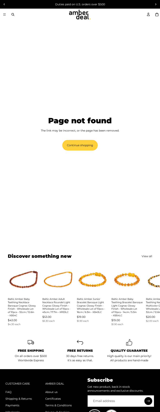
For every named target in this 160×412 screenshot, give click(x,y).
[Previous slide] (4, 4)
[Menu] (4, 14)
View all (147, 256)
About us (51, 392)
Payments (12, 405)
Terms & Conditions (58, 405)
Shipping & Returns (18, 398)
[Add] (33, 289)
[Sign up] (148, 401)
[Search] (13, 14)
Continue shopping (80, 145)
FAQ (8, 392)
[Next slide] (155, 4)
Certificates (53, 398)
